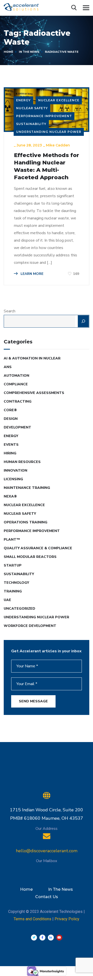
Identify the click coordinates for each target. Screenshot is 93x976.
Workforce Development (30, 625)
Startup (13, 565)
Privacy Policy (67, 919)
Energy (23, 100)
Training (13, 591)
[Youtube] (59, 938)
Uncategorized (19, 608)
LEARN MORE (31, 273)
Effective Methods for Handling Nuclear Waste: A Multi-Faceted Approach (46, 166)
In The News (29, 52)
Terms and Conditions (32, 919)
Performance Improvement (44, 116)
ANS (8, 367)
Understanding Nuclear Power (48, 132)
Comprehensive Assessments (34, 392)
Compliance (16, 384)
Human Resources (22, 462)
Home (8, 52)
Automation (16, 375)
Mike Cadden (58, 145)
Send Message (33, 701)
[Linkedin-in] (51, 938)
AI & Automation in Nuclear (32, 358)
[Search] (83, 321)
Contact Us (46, 896)
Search (9, 311)
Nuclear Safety (32, 108)
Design (11, 418)
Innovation (15, 470)
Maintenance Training (27, 487)
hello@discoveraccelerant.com (46, 851)
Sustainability (31, 124)
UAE (7, 600)
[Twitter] (34, 938)
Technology (16, 582)
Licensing (13, 479)
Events (11, 444)
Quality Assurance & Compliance (38, 548)
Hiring (10, 453)
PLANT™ (12, 539)
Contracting (17, 401)
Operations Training (25, 522)
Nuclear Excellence (58, 100)
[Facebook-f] (42, 938)
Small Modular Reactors (30, 556)
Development (17, 427)
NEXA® (10, 496)
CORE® (10, 410)
